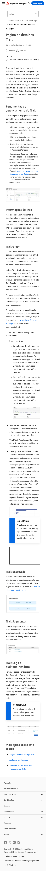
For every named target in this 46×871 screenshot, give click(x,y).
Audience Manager (30, 20)
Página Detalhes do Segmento (22, 754)
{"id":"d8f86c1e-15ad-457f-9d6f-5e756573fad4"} (22, 60)
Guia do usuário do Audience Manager (20, 26)
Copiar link (22, 50)
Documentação (12, 20)
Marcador (12, 50)
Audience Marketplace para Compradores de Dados (24, 172)
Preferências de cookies (14, 856)
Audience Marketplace (18, 760)
